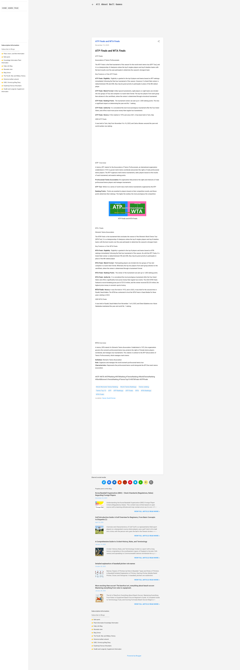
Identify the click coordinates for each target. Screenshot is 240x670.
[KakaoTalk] (146, 482)
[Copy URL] (151, 482)
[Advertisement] (179, 38)
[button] (159, 41)
